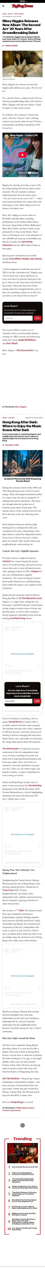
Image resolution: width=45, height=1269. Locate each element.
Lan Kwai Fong (17, 618)
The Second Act (24, 350)
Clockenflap (34, 785)
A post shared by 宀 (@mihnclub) (22, 1004)
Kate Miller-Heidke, (19, 259)
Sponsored (16, 1110)
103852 (18, 1108)
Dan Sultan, (36, 259)
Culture (11, 417)
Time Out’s (8, 890)
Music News (19, 14)
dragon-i (35, 571)
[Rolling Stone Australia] (22, 7)
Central (6, 561)
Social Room (15, 722)
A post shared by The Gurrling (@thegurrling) (22, 863)
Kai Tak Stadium (11, 1078)
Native (25, 1108)
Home (4, 14)
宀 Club (20, 910)
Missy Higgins (21, 407)
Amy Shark (12, 343)
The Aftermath (10, 749)
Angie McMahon (27, 340)
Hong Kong (16, 1102)
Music (10, 14)
